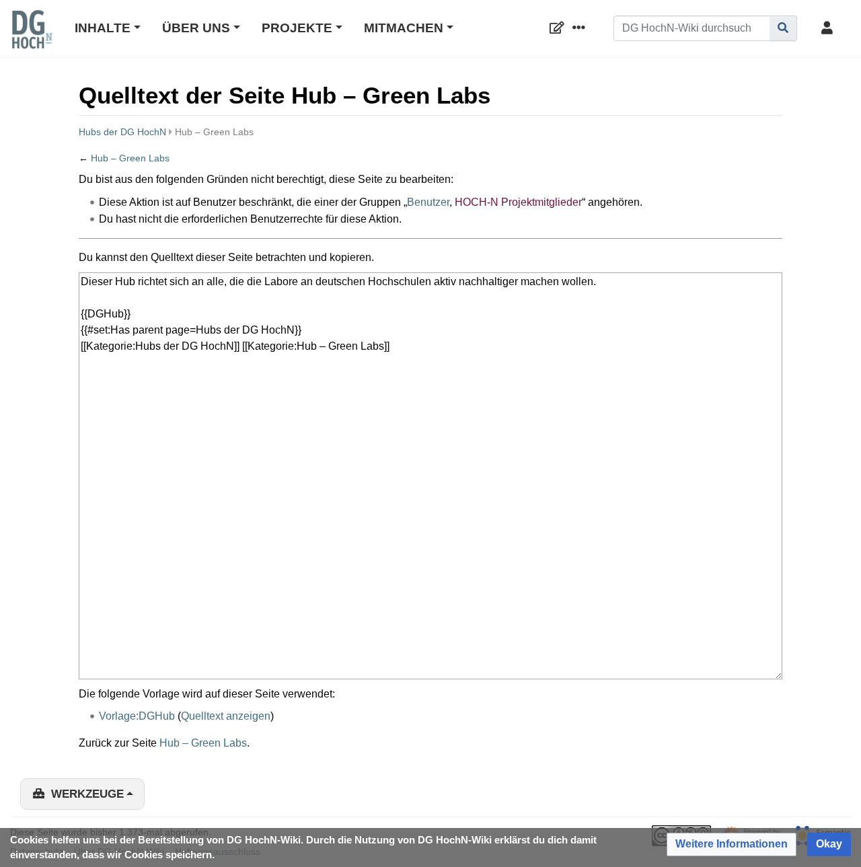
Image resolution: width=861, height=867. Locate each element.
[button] (731, 844)
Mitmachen (403, 28)
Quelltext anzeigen (225, 716)
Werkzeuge (87, 794)
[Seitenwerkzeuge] (581, 28)
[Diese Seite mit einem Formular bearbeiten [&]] (559, 28)
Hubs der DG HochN (122, 131)
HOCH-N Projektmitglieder (518, 202)
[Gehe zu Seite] (783, 28)
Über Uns (196, 28)
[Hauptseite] (31, 38)
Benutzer (428, 202)
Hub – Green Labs (130, 158)
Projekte (297, 28)
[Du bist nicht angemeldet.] (829, 28)
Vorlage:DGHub (137, 716)
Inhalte (102, 28)
